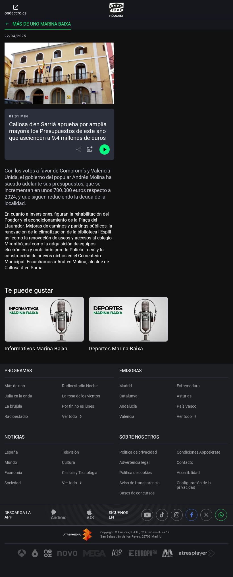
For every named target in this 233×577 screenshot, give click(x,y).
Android (58, 517)
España (11, 452)
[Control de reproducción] (104, 149)
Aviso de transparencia (139, 483)
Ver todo (69, 416)
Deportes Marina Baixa (116, 348)
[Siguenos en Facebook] (191, 515)
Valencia (126, 416)
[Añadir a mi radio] (90, 149)
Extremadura (188, 386)
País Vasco (186, 406)
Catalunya (128, 396)
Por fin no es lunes (78, 406)
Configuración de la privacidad (194, 485)
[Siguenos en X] (206, 515)
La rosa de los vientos (81, 396)
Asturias (184, 396)
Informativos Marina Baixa (36, 348)
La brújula (13, 406)
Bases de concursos (137, 493)
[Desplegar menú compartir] (79, 149)
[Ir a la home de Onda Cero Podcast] (116, 9)
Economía (13, 472)
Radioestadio (16, 416)
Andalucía (128, 406)
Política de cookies (135, 472)
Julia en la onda (18, 396)
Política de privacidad (138, 452)
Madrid (125, 386)
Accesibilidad (188, 472)
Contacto (185, 462)
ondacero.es (15, 13)
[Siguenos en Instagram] (177, 515)
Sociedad (13, 483)
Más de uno (15, 386)
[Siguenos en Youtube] (147, 515)
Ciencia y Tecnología (79, 472)
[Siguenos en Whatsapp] (221, 515)
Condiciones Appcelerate (198, 452)
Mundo (11, 462)
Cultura (68, 462)
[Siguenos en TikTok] (162, 515)
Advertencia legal (134, 462)
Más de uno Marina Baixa (42, 24)
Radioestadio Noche (79, 386)
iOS (90, 517)
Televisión (70, 452)
